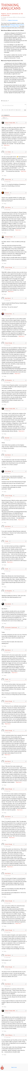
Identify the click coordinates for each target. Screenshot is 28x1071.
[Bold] (2, 110)
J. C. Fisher (8, 151)
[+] (19, 109)
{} (17, 109)
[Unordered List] (11, 110)
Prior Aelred (8, 471)
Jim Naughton (8, 380)
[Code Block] (14, 110)
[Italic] (4, 110)
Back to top (14, 1067)
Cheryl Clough (8, 267)
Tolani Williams (8, 1035)
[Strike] (7, 110)
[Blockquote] (13, 110)
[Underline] (6, 110)
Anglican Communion (13, 20)
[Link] (16, 110)
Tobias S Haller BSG (10, 122)
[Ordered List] (9, 110)
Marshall (7, 437)
